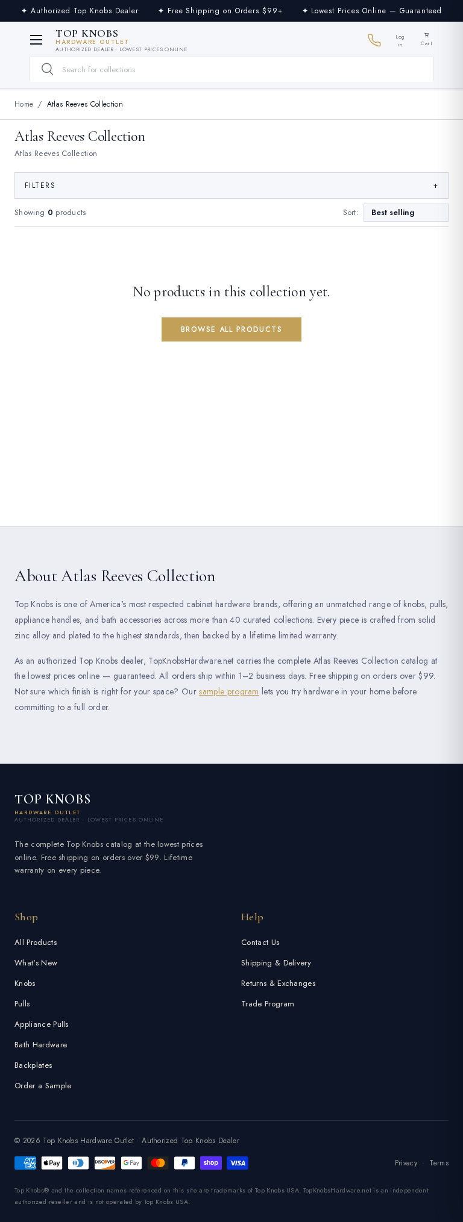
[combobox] (231, 69)
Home (23, 104)
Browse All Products (231, 329)
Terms (439, 1163)
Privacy (406, 1163)
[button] (427, 39)
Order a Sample (42, 1085)
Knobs (25, 983)
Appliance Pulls (41, 1024)
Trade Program (267, 1003)
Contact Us (260, 942)
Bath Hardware (40, 1044)
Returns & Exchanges (278, 983)
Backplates (33, 1065)
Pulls (22, 1003)
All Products (35, 942)
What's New (35, 962)
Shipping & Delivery (276, 962)
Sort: (351, 212)
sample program (229, 691)
